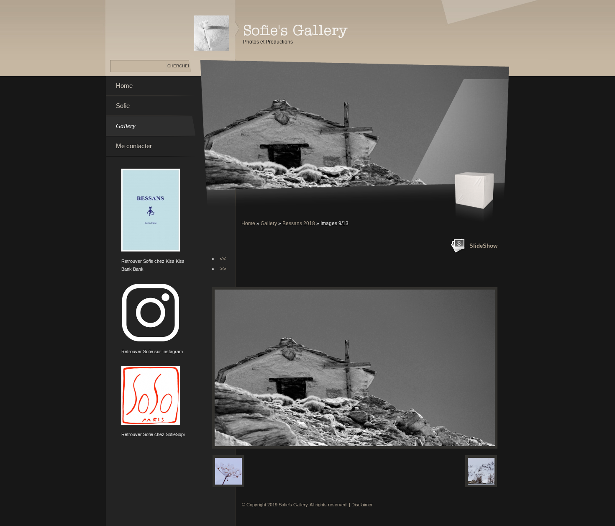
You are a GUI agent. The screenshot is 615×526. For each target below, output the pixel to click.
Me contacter (134, 145)
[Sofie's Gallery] (211, 33)
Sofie (123, 105)
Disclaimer (362, 504)
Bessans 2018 (298, 223)
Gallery (269, 223)
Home (248, 223)
